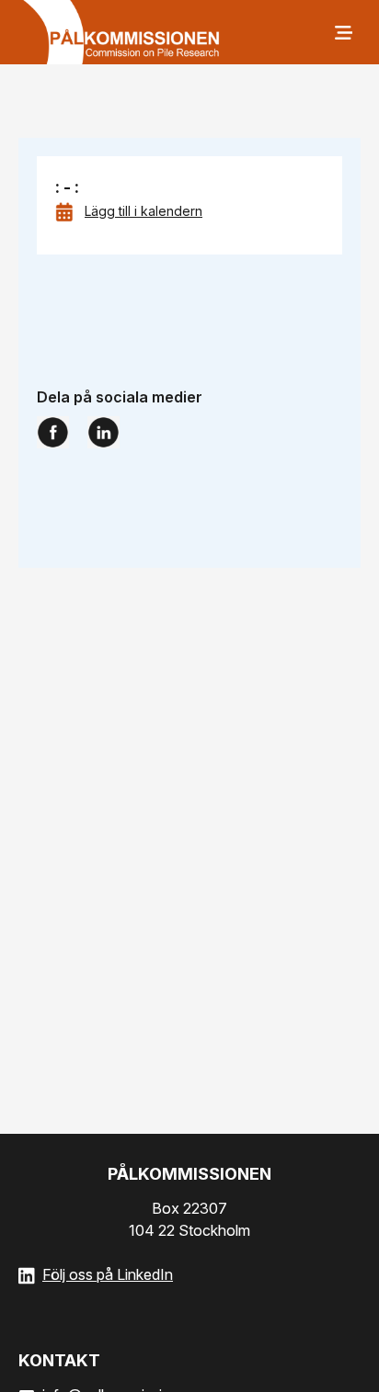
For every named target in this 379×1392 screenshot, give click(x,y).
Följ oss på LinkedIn (107, 1274)
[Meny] (342, 32)
